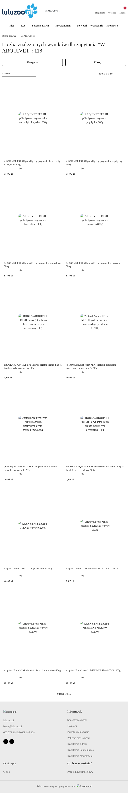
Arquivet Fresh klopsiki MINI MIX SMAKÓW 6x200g (93, 670)
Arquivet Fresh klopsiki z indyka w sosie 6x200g (28, 568)
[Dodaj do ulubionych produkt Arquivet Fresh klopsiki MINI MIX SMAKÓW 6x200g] (120, 592)
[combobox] (19, 73)
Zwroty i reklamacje (78, 732)
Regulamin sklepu (77, 744)
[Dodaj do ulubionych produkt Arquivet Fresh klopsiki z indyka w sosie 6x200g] (58, 491)
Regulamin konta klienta (80, 750)
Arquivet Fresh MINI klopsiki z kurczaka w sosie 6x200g (32, 670)
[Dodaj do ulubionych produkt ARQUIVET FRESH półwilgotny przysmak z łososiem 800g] (120, 185)
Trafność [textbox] (6, 73)
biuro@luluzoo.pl (12, 726)
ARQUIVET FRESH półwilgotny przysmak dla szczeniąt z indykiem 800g (32, 163)
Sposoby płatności (77, 720)
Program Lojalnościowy (80, 771)
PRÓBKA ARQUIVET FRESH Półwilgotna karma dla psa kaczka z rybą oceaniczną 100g (33, 366)
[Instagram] (11, 741)
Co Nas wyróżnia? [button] (79, 763)
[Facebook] (5, 741)
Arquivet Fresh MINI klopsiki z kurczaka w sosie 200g (93, 568)
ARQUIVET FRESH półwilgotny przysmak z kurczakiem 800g (32, 265)
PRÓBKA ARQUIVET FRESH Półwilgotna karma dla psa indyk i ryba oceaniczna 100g (95, 468)
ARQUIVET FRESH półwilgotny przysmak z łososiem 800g (93, 265)
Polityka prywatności (78, 738)
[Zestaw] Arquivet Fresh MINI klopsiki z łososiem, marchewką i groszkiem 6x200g (91, 366)
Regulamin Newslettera (79, 756)
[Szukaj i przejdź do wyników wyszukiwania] (80, 10)
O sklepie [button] (9, 763)
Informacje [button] (74, 711)
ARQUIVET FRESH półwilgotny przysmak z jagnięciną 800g (94, 163)
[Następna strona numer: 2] (123, 73)
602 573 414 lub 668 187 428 (19, 732)
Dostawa (72, 726)
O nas (6, 771)
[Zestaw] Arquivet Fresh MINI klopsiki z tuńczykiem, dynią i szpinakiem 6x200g (30, 468)
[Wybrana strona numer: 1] (105, 73)
